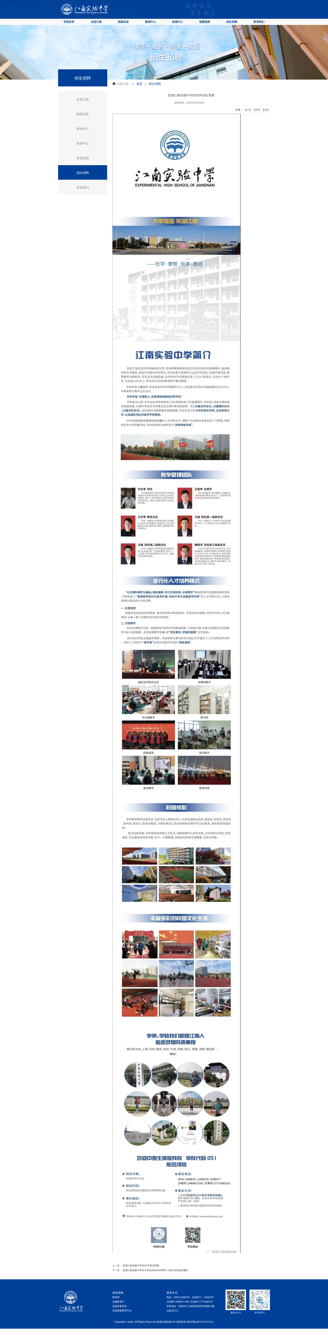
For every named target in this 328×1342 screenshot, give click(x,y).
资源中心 (177, 22)
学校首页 (69, 22)
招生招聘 (231, 22)
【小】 (248, 110)
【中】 (257, 110)
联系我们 (259, 22)
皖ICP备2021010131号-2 (200, 1321)
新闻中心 (150, 22)
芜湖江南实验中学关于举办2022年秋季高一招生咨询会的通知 (155, 1270)
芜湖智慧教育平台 (122, 1310)
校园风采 (123, 22)
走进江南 (96, 22)
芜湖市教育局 (119, 1306)
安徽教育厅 (118, 1301)
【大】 (266, 110)
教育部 (116, 1297)
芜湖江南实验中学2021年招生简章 (141, 1265)
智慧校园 (204, 22)
